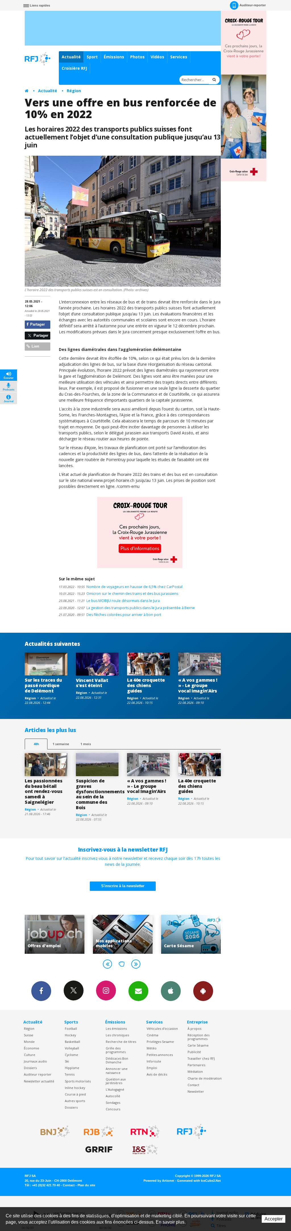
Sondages (113, 1102)
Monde (29, 1041)
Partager (37, 324)
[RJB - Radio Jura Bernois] (99, 1131)
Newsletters (138, 991)
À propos (194, 1028)
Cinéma (152, 1035)
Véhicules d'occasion (162, 1028)
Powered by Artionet (159, 1180)
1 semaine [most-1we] (61, 744)
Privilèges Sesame (160, 1041)
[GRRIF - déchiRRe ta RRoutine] (99, 1149)
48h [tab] (36, 744)
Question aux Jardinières (116, 1081)
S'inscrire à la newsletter (122, 886)
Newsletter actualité (39, 1081)
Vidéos (157, 56)
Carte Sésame (198, 1045)
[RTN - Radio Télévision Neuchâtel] (145, 1131)
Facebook (41, 991)
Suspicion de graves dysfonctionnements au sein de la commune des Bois (100, 794)
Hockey (70, 1035)
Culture (29, 1055)
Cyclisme (71, 1055)
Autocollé (113, 1096)
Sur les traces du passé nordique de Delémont (43, 685)
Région (74, 90)
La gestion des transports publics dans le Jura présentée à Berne (127, 607)
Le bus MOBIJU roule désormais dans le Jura (109, 600)
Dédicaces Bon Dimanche (117, 1060)
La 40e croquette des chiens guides (146, 685)
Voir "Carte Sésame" (135, 934)
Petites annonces (160, 1055)
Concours (113, 1109)
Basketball (72, 1041)
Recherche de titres (121, 1041)
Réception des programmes (198, 1037)
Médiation (195, 1071)
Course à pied (75, 1094)
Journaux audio (35, 1061)
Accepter (273, 1218)
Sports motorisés (78, 1081)
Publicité (194, 1052)
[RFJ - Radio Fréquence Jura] (191, 1131)
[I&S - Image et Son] (145, 1149)
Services (178, 56)
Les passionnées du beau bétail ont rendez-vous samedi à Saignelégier (43, 791)
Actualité (71, 56)
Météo (152, 1048)
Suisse (28, 1035)
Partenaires (196, 1065)
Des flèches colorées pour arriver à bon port (110, 614)
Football (71, 1028)
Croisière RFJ (74, 68)
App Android (203, 991)
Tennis (69, 1074)
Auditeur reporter (37, 1074)
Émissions (114, 56)
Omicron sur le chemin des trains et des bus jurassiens (118, 593)
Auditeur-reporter (253, 5)
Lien (34, 346)
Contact (193, 1085)
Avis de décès (157, 1074)
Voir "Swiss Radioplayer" (204, 934)
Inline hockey (75, 1088)
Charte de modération (205, 1078)
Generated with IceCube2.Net (199, 1180)
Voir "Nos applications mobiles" (67, 934)
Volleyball (72, 1048)
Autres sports (75, 1101)
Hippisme (72, 1068)
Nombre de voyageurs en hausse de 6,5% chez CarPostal (120, 586)
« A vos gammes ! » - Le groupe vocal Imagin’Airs (197, 685)
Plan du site (86, 1185)
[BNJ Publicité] (52, 1131)
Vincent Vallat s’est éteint (92, 683)
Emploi (152, 1068)
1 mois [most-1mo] (85, 744)
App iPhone (171, 991)
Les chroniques (117, 1035)
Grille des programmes (116, 1050)
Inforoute (154, 1061)
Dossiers (30, 1068)
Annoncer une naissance (117, 1070)
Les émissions (116, 1028)
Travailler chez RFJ (201, 1058)
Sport (92, 56)
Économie (31, 1048)
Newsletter (196, 1091)
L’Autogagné (115, 1089)
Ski (67, 1061)
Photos (137, 56)
